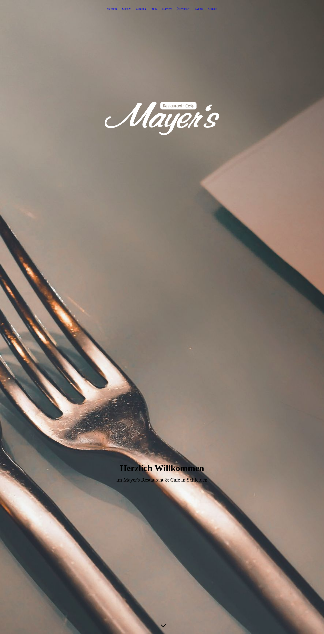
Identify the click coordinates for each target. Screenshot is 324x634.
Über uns (182, 8)
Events (199, 8)
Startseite (112, 8)
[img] (162, 317)
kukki (154, 8)
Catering (141, 8)
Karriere (167, 8)
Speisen (126, 8)
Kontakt (212, 8)
